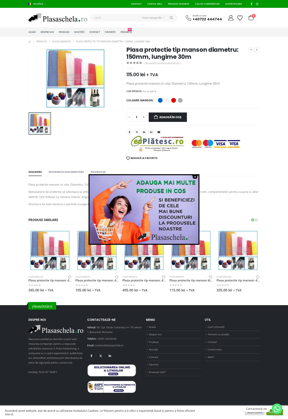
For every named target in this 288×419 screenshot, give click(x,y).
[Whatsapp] (277, 409)
